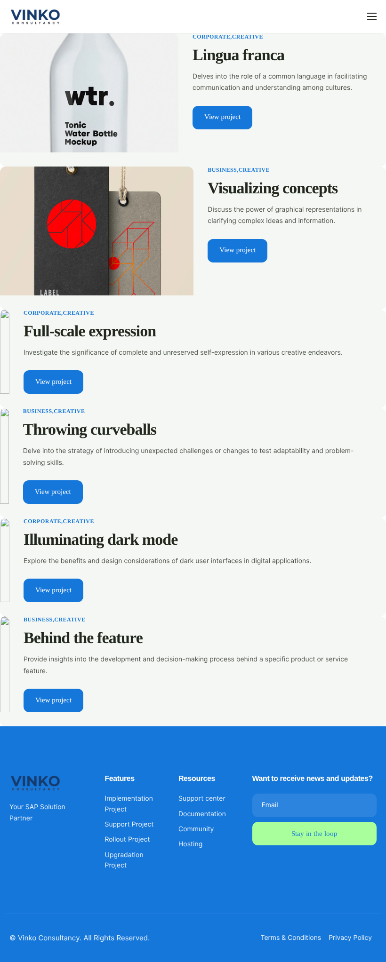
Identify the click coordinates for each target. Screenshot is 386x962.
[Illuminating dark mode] (4, 559)
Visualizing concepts (273, 188)
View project (222, 117)
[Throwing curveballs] (4, 455)
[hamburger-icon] (372, 16)
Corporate (211, 36)
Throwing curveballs (89, 429)
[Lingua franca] (89, 91)
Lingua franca (238, 55)
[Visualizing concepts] (96, 230)
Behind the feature (83, 638)
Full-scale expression (90, 331)
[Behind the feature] (4, 663)
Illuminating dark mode (100, 540)
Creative (247, 36)
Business (222, 170)
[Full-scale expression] (4, 351)
